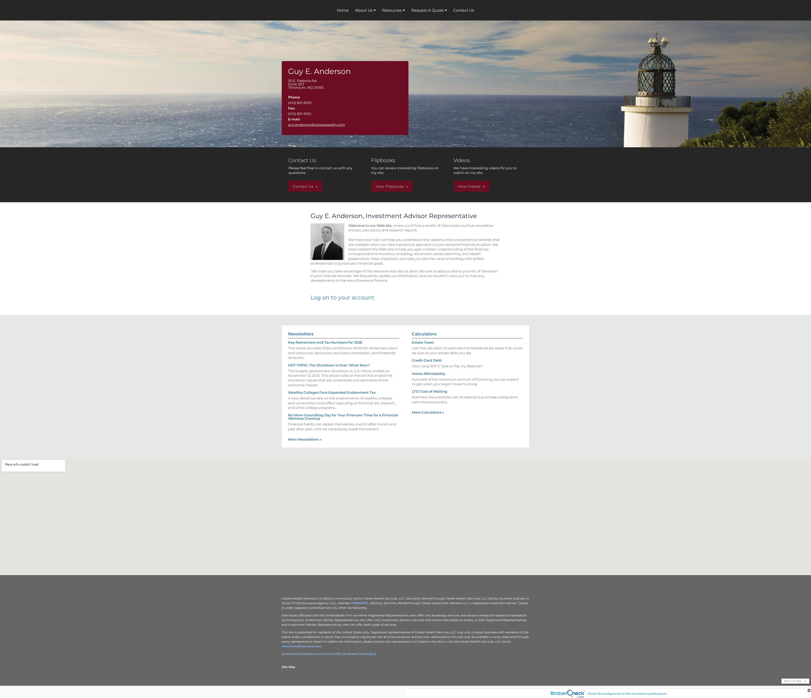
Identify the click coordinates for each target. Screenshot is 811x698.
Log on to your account (342, 297)
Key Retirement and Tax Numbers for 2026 (325, 342)
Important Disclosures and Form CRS (312, 654)
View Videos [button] (469, 186)
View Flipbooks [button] (390, 186)
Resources (392, 10)
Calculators (424, 333)
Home (343, 10)
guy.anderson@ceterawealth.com (316, 125)
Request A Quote (427, 10)
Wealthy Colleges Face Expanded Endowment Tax (332, 393)
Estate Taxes (423, 342)
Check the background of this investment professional (627, 693)
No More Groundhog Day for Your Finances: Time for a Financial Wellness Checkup (343, 417)
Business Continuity (358, 654)
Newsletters (300, 333)
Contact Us (463, 10)
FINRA (356, 603)
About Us (364, 10)
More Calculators (428, 412)
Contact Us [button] (303, 186)
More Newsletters (305, 439)
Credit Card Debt (427, 360)
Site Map (288, 667)
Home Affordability (428, 374)
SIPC (365, 603)
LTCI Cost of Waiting (429, 391)
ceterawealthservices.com (302, 646)
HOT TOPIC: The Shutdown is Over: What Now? (329, 365)
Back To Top (793, 681)
